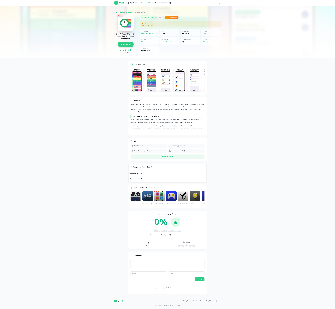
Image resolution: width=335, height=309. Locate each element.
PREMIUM (120, 15)
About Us (195, 301)
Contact (202, 301)
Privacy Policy (186, 301)
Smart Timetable (167, 42)
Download (127, 44)
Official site (206, 42)
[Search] (219, 3)
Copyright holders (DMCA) (213, 301)
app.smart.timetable (147, 33)
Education (144, 42)
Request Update (172, 17)
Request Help (168, 157)
